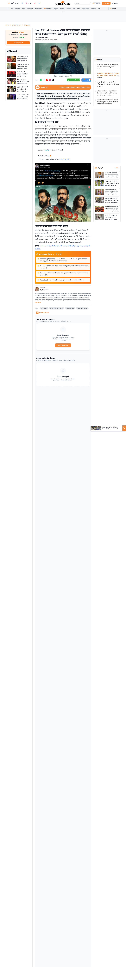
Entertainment (16, 25)
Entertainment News (56, 308)
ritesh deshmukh (82, 308)
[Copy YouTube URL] (47, 80)
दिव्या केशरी (45, 290)
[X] (30, 3)
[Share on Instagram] (50, 80)
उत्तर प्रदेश (30, 9)
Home (7, 25)
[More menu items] (101, 8)
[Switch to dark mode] (96, 3)
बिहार (23, 9)
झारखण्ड (17, 9)
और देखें (116, 168)
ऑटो (78, 9)
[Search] (89, 3)
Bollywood (27, 25)
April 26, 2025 (65, 159)
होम (12, 9)
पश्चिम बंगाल (38, 9)
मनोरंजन (69, 9)
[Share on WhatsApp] (41, 80)
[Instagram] (26, 3)
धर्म (99, 9)
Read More (38, 302)
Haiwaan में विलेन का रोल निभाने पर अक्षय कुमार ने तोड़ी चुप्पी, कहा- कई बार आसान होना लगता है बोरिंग (64, 274)
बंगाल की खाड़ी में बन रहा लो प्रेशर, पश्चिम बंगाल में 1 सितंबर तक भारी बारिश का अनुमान (108, 84)
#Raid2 (47, 150)
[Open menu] (7, 8)
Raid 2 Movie (70, 308)
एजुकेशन (56, 9)
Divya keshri (43, 38)
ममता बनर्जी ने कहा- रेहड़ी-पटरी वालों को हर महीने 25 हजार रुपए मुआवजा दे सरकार (107, 67)
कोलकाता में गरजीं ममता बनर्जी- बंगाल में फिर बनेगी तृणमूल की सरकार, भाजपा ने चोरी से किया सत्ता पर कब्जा (107, 102)
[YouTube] (35, 3)
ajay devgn (44, 308)
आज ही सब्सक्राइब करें (18, 43)
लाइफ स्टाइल (85, 9)
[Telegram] (39, 3)
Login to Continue (63, 345)
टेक (74, 9)
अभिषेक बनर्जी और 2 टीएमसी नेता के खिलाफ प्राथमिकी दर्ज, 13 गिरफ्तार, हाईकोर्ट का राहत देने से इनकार (107, 93)
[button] (63, 58)
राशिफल (93, 9)
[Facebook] (22, 3)
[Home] (63, 3)
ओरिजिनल (48, 9)
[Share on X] (53, 80)
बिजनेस (62, 9)
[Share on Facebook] (44, 80)
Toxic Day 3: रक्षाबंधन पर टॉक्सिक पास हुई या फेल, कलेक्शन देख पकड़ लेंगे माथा (62, 280)
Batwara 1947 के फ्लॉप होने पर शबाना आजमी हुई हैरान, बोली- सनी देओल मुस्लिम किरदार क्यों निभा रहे (64, 267)
